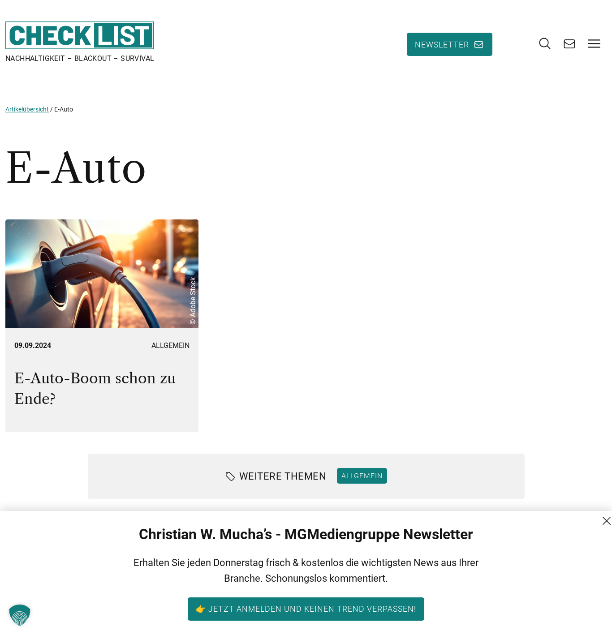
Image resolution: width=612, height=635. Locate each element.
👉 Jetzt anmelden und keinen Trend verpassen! (306, 608)
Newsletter (442, 44)
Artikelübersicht (27, 109)
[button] (19, 615)
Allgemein (170, 345)
